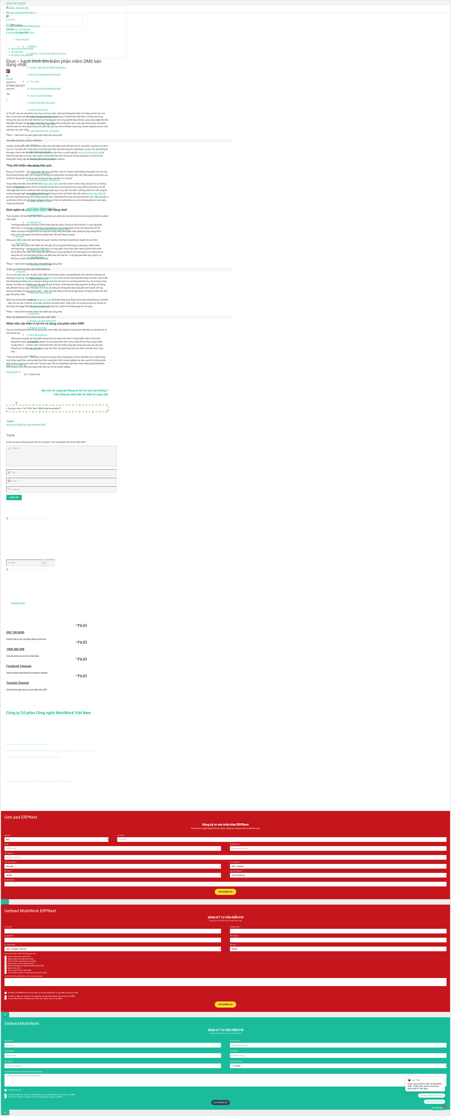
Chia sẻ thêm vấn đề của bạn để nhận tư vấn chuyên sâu (23, 1072)
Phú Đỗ (9, 79)
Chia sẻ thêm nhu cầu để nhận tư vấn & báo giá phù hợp (23, 976)
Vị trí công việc (10, 945)
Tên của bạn (9, 1041)
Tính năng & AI (22, 39)
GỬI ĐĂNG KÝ (225, 1004)
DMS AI (33, 46)
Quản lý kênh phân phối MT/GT (19, 956)
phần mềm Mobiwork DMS (33, 424)
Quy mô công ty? (236, 871)
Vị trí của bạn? (235, 862)
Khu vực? (8, 871)
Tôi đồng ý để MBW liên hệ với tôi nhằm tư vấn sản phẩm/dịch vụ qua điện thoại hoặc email (42, 993)
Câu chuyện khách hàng (22, 48)
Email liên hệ (9, 936)
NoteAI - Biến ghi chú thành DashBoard (48, 67)
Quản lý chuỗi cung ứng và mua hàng (21, 961)
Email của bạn (9, 1051)
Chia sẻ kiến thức (20, 32)
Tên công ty (9, 853)
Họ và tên (8, 927)
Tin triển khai (18, 29)
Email (6, 844)
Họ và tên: (121, 835)
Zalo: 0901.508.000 (17, 3)
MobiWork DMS (22, 278)
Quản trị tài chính (14, 968)
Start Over (235, 1102)
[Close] (5, 1014)
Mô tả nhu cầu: (9, 880)
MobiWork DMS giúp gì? (23, 26)
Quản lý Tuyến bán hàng (41, 95)
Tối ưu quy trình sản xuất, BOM (19, 970)
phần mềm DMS (50, 183)
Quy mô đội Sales (236, 1061)
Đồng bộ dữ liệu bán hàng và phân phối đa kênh (25, 966)
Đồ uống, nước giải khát (22, 55)
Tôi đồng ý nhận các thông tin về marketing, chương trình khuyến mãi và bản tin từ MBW (41, 996)
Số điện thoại (235, 844)
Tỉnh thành (233, 1051)
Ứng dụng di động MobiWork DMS (45, 88)
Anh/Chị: (8, 835)
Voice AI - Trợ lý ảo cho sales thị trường (48, 53)
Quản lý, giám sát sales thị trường (20, 959)
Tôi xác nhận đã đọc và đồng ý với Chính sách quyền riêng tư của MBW (34, 998)
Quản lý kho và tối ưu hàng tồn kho (20, 963)
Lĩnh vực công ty (10, 862)
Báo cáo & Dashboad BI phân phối (45, 74)
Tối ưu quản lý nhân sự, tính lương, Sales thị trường (27, 973)
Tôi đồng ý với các (34, 1090)
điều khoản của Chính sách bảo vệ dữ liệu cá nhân (41, 1090)
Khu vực (233, 945)
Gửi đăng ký (225, 892)
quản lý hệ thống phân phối (89, 152)
